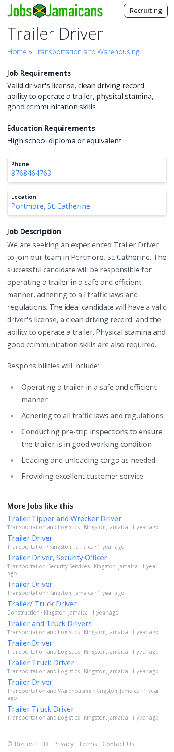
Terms (88, 744)
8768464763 (31, 173)
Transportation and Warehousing (86, 52)
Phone (20, 164)
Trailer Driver (30, 538)
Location (23, 197)
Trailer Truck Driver (40, 662)
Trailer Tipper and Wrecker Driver (64, 518)
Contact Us (118, 744)
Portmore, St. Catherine (50, 206)
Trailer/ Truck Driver (42, 604)
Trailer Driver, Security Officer (57, 557)
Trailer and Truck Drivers (49, 623)
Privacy (63, 744)
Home (17, 52)
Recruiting (146, 10)
